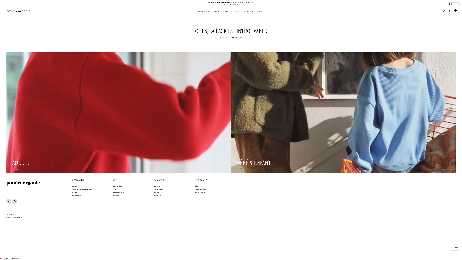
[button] (6, 259)
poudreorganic (17, 217)
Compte (74, 186)
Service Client (117, 186)
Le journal (157, 195)
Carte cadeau (76, 195)
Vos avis (156, 192)
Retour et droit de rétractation (82, 189)
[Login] (449, 11)
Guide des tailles (118, 192)
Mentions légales (200, 189)
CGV (196, 186)
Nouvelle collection (204, 11)
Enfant (225, 11)
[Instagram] (14, 201)
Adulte (236, 11)
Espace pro (260, 11)
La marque (157, 186)
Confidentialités (200, 192)
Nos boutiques (158, 189)
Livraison (75, 192)
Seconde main (248, 11)
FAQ (114, 189)
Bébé (215, 11)
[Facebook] (8, 201)
